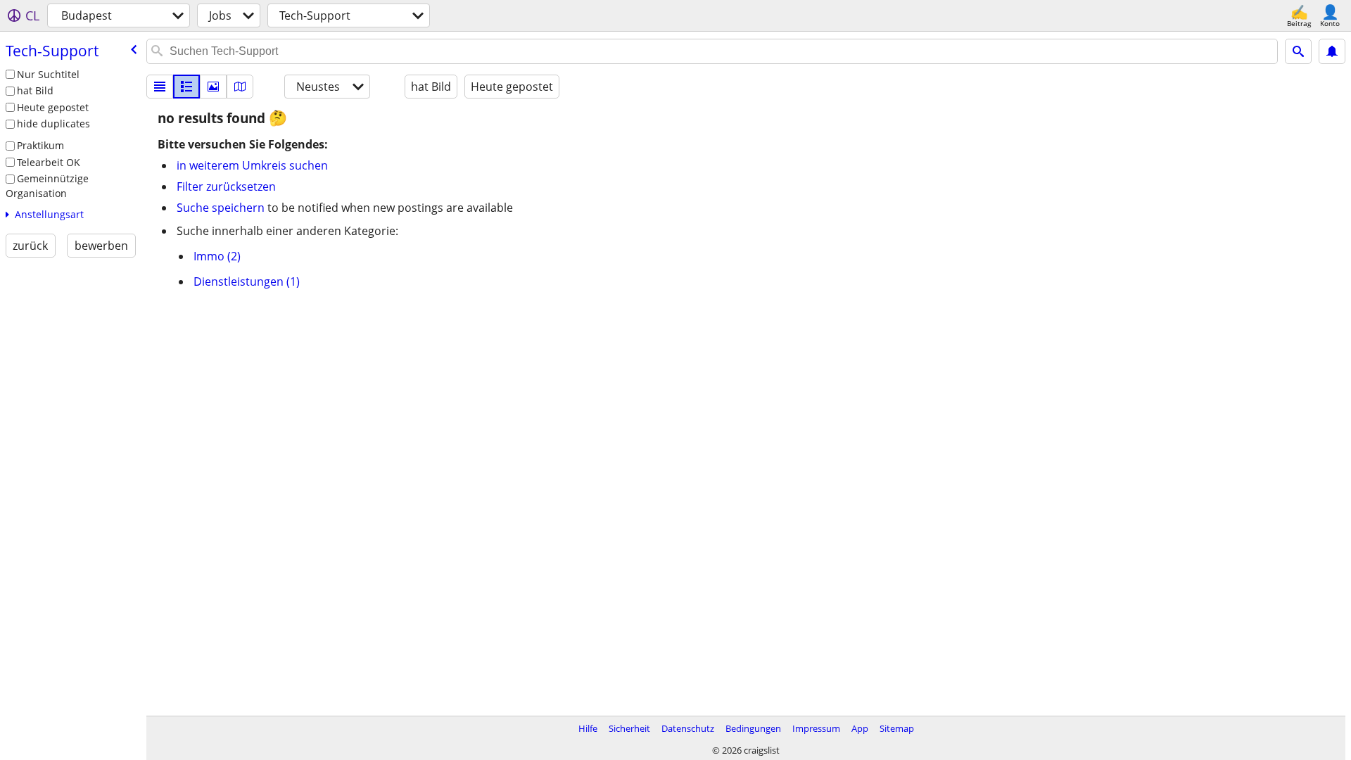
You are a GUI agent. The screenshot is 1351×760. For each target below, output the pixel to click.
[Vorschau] (186, 87)
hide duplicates (53, 123)
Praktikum (40, 145)
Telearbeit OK (48, 162)
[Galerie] (213, 87)
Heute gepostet (53, 107)
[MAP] (240, 87)
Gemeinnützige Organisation (47, 186)
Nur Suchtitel (48, 74)
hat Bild (35, 90)
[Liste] (159, 87)
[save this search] (1332, 51)
